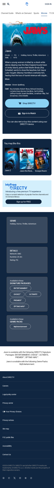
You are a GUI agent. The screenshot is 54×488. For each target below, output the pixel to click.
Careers (5, 386)
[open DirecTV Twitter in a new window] (15, 478)
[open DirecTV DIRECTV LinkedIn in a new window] (4, 478)
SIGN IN (48, 4)
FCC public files (8, 437)
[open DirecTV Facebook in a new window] (9, 478)
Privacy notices (8, 420)
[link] (11, 158)
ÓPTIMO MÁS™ (19, 306)
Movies (44, 13)
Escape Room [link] (41, 170)
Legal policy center (9, 394)
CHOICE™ (17, 294)
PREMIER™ (18, 300)
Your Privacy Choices (13, 411)
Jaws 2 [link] (8, 170)
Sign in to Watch (29, 113)
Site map (6, 429)
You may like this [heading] (12, 143)
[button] (4, 4)
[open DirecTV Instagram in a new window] (20, 478)
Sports (36, 13)
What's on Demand (23, 13)
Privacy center (8, 403)
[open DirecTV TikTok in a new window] (31, 478)
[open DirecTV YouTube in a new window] (26, 478)
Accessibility (7, 446)
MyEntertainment (20, 326)
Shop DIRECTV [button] (29, 103)
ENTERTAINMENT (21, 288)
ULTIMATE (33, 294)
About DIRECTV (8, 377)
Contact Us (7, 454)
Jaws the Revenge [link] (27, 170)
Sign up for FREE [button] (23, 201)
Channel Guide (7, 13)
